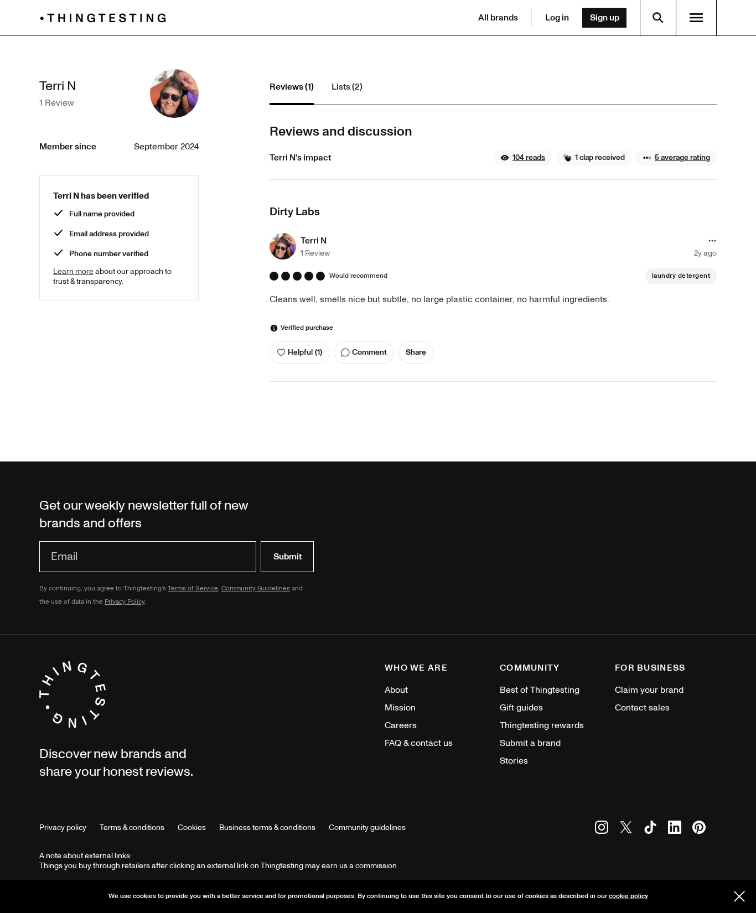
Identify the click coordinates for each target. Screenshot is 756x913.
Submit (287, 557)
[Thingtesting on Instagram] (601, 829)
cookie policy (628, 896)
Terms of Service (193, 588)
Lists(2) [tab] (347, 87)
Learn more (73, 271)
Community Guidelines (255, 588)
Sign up (604, 18)
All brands (498, 18)
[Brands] (105, 18)
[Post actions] (712, 240)
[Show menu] (696, 17)
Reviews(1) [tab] (292, 87)
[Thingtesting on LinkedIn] (674, 829)
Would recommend (358, 276)
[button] (523, 157)
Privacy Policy (124, 601)
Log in (557, 18)
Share (416, 352)
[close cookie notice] (739, 896)
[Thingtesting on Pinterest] (699, 829)
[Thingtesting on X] (626, 829)
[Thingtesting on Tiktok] (650, 829)
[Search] (658, 17)
